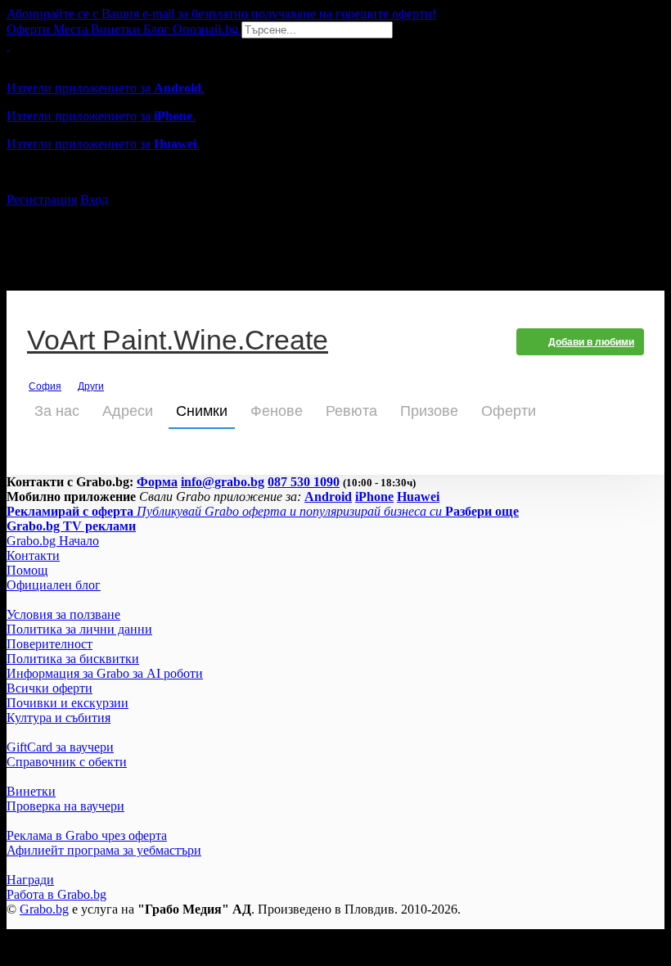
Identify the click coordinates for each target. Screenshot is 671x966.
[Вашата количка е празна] (8, 45)
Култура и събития (58, 717)
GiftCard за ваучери (60, 747)
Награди (30, 880)
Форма (157, 482)
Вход (94, 199)
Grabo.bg (44, 909)
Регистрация (42, 199)
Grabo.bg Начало (53, 541)
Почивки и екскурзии (67, 703)
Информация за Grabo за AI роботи (105, 673)
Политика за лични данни (79, 629)
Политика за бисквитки (73, 659)
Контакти (33, 555)
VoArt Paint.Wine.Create (177, 341)
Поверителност (49, 644)
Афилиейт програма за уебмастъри (104, 850)
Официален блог (54, 585)
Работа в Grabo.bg (56, 894)
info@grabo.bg (222, 482)
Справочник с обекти (67, 762)
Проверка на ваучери (65, 806)
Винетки (31, 791)
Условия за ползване (63, 614)
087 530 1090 (304, 482)
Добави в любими (591, 342)
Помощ (27, 570)
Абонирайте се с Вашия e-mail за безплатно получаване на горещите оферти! (221, 13)
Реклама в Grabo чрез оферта (87, 835)
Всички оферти (49, 688)
